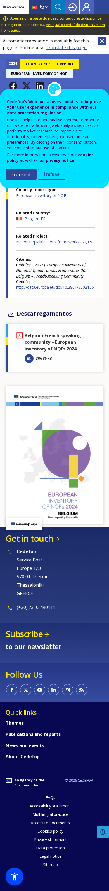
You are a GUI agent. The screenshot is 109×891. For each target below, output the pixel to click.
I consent (21, 174)
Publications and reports (33, 734)
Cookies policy (50, 831)
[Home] (13, 7)
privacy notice (60, 160)
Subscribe (24, 634)
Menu (101, 7)
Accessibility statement (50, 806)
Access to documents (50, 822)
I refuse (52, 174)
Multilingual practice (50, 814)
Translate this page (66, 47)
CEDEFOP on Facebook (11, 689)
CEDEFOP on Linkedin (53, 689)
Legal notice (50, 856)
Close (102, 41)
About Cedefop (23, 756)
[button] (13, 85)
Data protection (50, 847)
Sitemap (50, 864)
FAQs (50, 797)
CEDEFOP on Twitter (25, 689)
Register (87, 7)
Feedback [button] (103, 832)
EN (29, 358)
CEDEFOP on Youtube (39, 689)
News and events (25, 745)
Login (72, 7)
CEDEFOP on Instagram (67, 689)
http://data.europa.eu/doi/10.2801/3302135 (55, 287)
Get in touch (29, 538)
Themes (15, 723)
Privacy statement (50, 839)
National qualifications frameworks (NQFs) (54, 242)
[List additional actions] (46, 7)
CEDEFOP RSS (81, 689)
